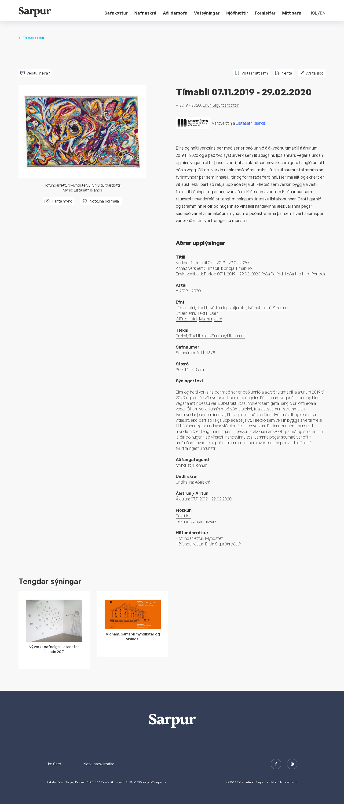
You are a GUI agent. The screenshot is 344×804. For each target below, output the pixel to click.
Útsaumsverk (204, 521)
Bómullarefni (259, 307)
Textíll (202, 307)
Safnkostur (116, 12)
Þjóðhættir (237, 12)
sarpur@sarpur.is (154, 782)
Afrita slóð (315, 73)
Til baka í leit (33, 38)
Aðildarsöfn (175, 12)
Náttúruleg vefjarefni (227, 307)
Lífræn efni (185, 307)
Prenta (286, 73)
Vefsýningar (207, 12)
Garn (214, 313)
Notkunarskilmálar (105, 201)
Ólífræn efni (186, 318)
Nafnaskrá (145, 12)
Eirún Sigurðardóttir (221, 105)
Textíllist (183, 515)
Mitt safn (291, 12)
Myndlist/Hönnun (191, 465)
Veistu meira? (38, 73)
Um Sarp (54, 764)
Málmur (205, 318)
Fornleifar (265, 12)
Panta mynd (62, 201)
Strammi (280, 307)
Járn (218, 318)
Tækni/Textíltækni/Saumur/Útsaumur (210, 335)
